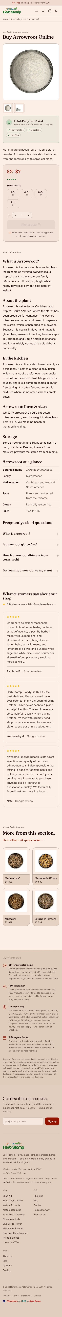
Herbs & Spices (18, 19)
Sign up (52, 1121)
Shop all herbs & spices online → (23, 840)
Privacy (6, 1295)
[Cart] (50, 11)
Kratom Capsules (12, 1209)
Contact (38, 1205)
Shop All (7, 1195)
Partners (7, 1265)
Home (5, 19)
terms (17, 1071)
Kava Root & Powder (14, 1214)
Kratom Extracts (11, 1205)
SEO (24, 1301)
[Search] (43, 11)
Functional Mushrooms (15, 1233)
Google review (32, 671)
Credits (6, 1270)
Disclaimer (26, 1295)
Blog (5, 1260)
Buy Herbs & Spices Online (15, 32)
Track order (40, 1214)
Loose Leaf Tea (11, 1242)
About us (7, 1256)
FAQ (36, 1200)
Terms (16, 1295)
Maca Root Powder (13, 1228)
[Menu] (36, 11)
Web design (12, 1301)
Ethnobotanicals (11, 1219)
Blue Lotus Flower (12, 1223)
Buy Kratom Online (13, 1200)
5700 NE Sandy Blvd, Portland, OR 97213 (22, 1169)
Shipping (38, 1195)
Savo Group (35, 1301)
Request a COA (42, 1209)
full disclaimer (31, 1071)
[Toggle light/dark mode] (56, 11)
